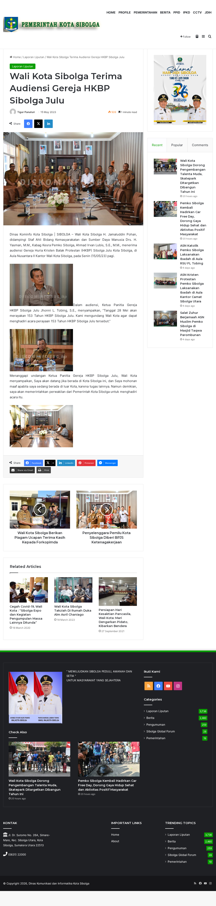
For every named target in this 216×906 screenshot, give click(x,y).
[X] (38, 124)
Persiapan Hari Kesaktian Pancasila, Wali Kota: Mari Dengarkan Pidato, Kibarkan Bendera (115, 618)
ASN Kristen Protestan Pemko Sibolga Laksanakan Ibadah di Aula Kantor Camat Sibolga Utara (192, 288)
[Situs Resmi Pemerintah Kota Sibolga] (54, 24)
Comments (200, 145)
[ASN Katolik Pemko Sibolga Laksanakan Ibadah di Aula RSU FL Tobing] (165, 251)
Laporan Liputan (33, 57)
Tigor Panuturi (26, 112)
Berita (150, 718)
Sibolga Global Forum (160, 731)
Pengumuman (155, 724)
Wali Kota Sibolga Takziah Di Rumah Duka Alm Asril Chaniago (72, 610)
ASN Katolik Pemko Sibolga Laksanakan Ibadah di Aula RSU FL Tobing (192, 254)
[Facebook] (28, 124)
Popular (177, 145)
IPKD (186, 12)
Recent (157, 145)
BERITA (165, 12)
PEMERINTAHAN (145, 12)
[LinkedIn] (48, 124)
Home (16, 57)
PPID (176, 12)
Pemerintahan (155, 738)
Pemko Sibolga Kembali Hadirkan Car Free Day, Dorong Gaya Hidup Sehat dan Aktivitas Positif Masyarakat (107, 785)
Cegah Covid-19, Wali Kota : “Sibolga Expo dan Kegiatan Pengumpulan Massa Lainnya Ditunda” (26, 614)
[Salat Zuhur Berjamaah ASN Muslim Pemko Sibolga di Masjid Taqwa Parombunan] (165, 318)
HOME (111, 12)
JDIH (208, 12)
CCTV (197, 12)
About (115, 841)
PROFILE (125, 12)
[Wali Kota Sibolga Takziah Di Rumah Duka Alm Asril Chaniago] (73, 590)
